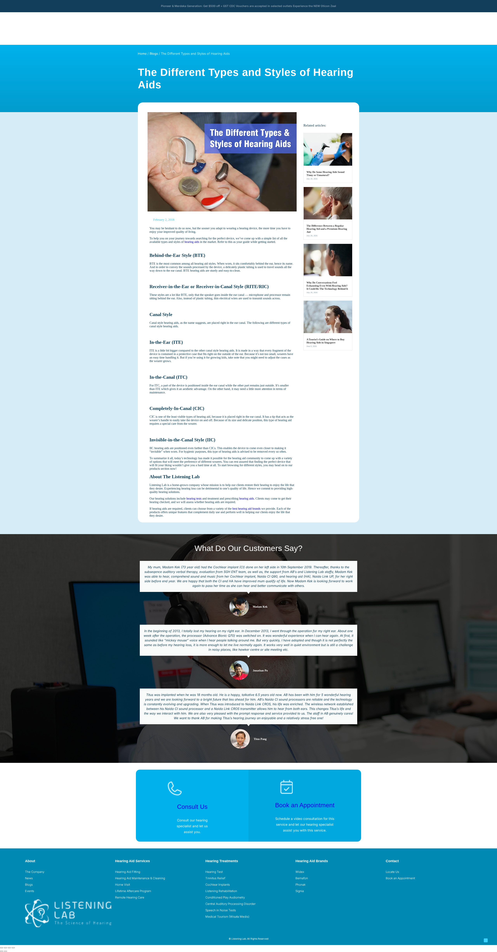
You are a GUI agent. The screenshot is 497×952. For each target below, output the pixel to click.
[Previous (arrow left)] (1, 951)
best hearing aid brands (246, 508)
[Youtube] (411, 888)
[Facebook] (390, 888)
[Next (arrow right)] (5, 951)
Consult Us (192, 806)
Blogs (154, 53)
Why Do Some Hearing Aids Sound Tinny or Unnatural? (325, 174)
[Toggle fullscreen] (5, 947)
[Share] (9, 947)
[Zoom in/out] (1, 947)
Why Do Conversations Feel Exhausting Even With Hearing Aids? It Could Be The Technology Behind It (327, 285)
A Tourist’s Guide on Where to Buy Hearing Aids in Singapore (326, 341)
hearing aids (191, 241)
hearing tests (194, 498)
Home (142, 53)
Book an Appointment (305, 805)
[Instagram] (401, 888)
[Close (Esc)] (13, 947)
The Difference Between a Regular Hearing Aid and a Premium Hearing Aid (327, 228)
